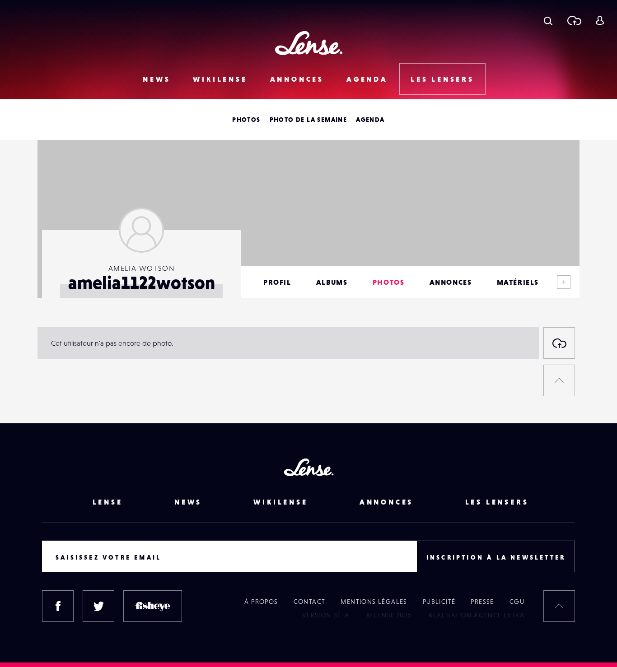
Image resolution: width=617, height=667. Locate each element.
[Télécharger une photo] (574, 20)
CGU (516, 601)
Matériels (518, 282)
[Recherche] (548, 20)
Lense (108, 502)
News (156, 79)
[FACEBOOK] (58, 606)
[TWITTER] (98, 606)
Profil (277, 282)
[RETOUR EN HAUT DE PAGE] (559, 380)
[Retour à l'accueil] (308, 43)
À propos (261, 601)
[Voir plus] (564, 282)
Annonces (297, 79)
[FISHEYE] (152, 606)
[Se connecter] (599, 20)
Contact (310, 601)
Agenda (367, 79)
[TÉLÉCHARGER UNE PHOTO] (559, 343)
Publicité (439, 601)
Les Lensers (442, 79)
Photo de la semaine (308, 119)
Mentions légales (374, 601)
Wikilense (220, 79)
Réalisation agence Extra (476, 615)
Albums (332, 282)
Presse (482, 601)
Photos (246, 119)
